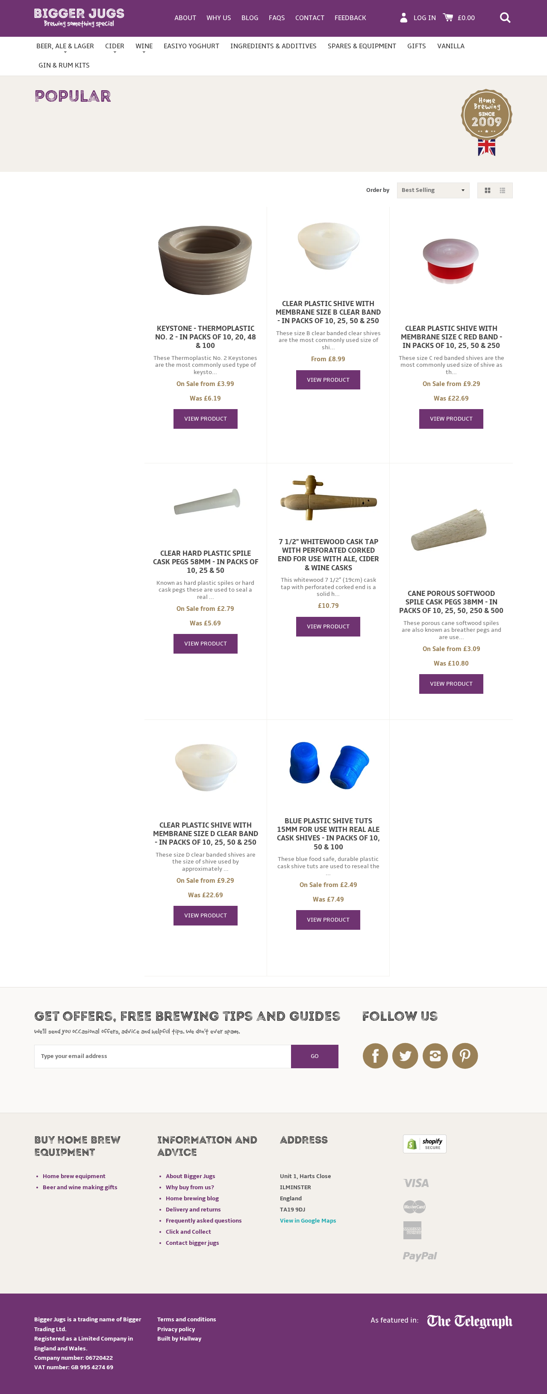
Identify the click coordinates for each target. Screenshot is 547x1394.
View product (205, 418)
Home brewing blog (192, 1198)
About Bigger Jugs (190, 1176)
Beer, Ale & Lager (65, 46)
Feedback (350, 18)
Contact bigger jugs (192, 1243)
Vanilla (451, 46)
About (185, 18)
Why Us (218, 18)
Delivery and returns (193, 1209)
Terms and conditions (186, 1319)
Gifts (416, 46)
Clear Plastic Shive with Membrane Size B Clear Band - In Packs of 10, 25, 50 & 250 (328, 312)
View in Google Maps (308, 1220)
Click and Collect (188, 1231)
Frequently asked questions (204, 1220)
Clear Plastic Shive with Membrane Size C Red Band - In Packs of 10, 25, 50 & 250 (451, 337)
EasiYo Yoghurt (191, 46)
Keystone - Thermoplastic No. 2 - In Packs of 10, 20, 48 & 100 (205, 337)
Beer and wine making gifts (80, 1187)
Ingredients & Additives (273, 46)
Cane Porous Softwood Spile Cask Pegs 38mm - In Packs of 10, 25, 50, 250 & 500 (451, 602)
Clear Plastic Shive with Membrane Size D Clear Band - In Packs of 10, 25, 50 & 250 (205, 834)
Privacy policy (176, 1329)
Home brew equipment (74, 1176)
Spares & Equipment (362, 46)
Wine (144, 46)
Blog (250, 18)
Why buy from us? (190, 1187)
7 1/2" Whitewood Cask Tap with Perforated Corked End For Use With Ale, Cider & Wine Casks (328, 555)
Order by (377, 190)
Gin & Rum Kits (64, 65)
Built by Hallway (179, 1338)
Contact (309, 18)
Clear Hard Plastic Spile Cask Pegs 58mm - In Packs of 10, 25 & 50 (205, 562)
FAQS (277, 18)
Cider (114, 46)
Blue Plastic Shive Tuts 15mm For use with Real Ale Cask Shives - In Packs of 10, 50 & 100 (328, 834)
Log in (425, 18)
